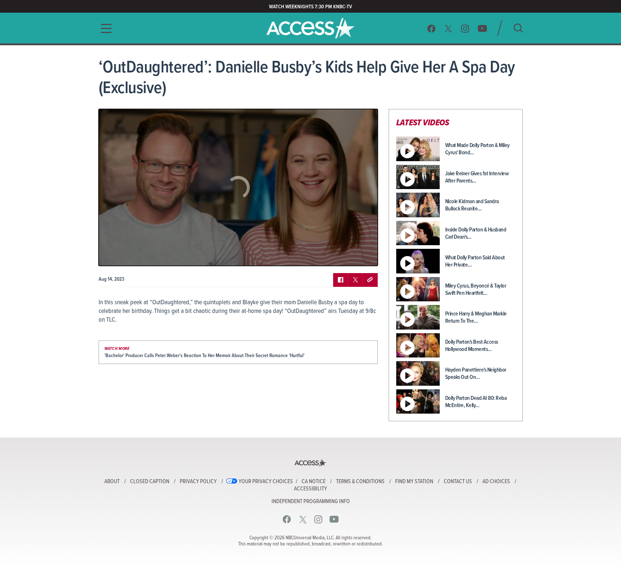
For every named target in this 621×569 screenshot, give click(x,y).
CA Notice (314, 481)
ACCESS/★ (310, 28)
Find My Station (414, 481)
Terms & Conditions (360, 481)
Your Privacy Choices (266, 481)
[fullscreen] (363, 255)
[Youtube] (482, 28)
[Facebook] (431, 28)
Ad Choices (496, 481)
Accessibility (310, 489)
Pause (113, 255)
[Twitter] (448, 28)
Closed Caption (149, 481)
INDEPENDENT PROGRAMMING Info (311, 501)
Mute (125, 255)
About (112, 481)
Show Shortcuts (341, 255)
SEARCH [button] (518, 28)
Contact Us (458, 481)
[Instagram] (465, 28)
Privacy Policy (198, 481)
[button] (104, 28)
